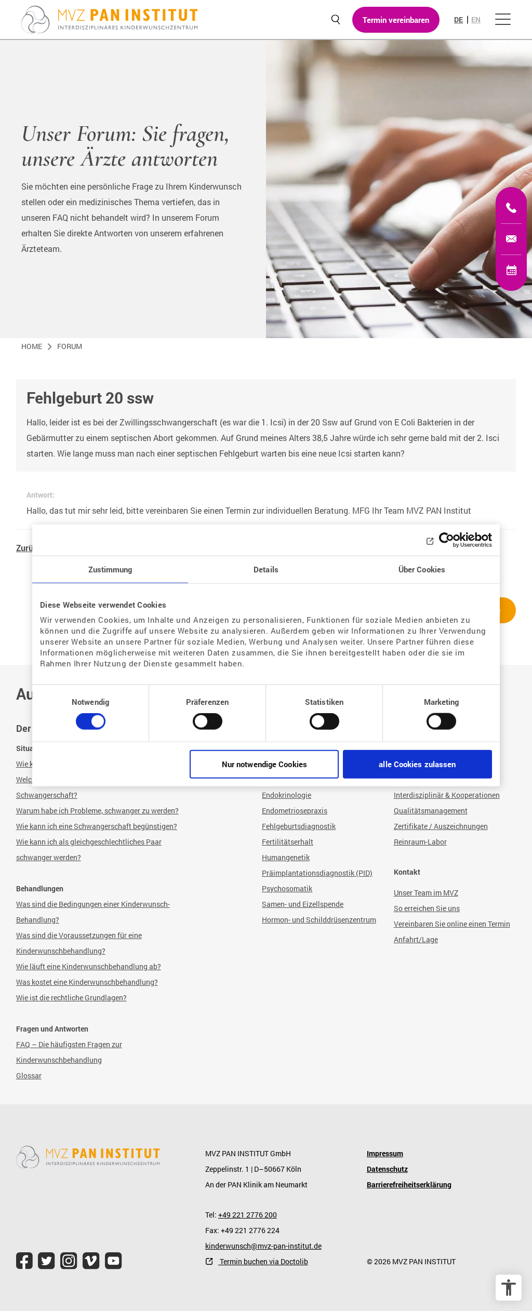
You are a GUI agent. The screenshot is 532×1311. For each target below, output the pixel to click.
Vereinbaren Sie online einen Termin (452, 924)
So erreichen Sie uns (427, 908)
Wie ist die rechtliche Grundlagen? (71, 997)
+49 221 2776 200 (247, 1215)
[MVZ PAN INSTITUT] (109, 19)
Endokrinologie (286, 795)
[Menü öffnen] (503, 20)
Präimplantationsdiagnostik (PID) (317, 873)
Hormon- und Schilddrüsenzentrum (319, 920)
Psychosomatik (287, 888)
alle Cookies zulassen (417, 763)
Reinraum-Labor (420, 842)
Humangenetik (286, 857)
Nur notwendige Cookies (264, 763)
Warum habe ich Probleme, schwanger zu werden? (97, 810)
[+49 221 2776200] (511, 207)
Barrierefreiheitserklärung (409, 1184)
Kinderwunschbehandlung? (113, 982)
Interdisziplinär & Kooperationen (447, 795)
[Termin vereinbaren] (511, 270)
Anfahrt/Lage (416, 939)
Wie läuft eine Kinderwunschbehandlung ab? (88, 966)
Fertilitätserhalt (287, 842)
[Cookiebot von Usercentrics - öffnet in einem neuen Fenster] (446, 540)
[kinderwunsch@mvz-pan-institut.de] (511, 239)
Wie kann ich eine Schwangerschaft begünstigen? (96, 826)
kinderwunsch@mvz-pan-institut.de (263, 1246)
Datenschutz (387, 1169)
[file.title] (24, 1260)
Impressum (385, 1153)
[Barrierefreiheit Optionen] (509, 1288)
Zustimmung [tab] (110, 569)
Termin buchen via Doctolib (263, 1261)
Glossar (29, 1075)
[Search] (335, 19)
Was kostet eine (42, 982)
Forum (69, 346)
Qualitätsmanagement (431, 810)
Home (31, 346)
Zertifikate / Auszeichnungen (441, 826)
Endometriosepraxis (294, 810)
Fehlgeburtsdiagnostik (299, 826)
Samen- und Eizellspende (302, 904)
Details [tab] (266, 569)
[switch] (207, 725)
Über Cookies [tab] (421, 569)
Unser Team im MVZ (426, 893)
